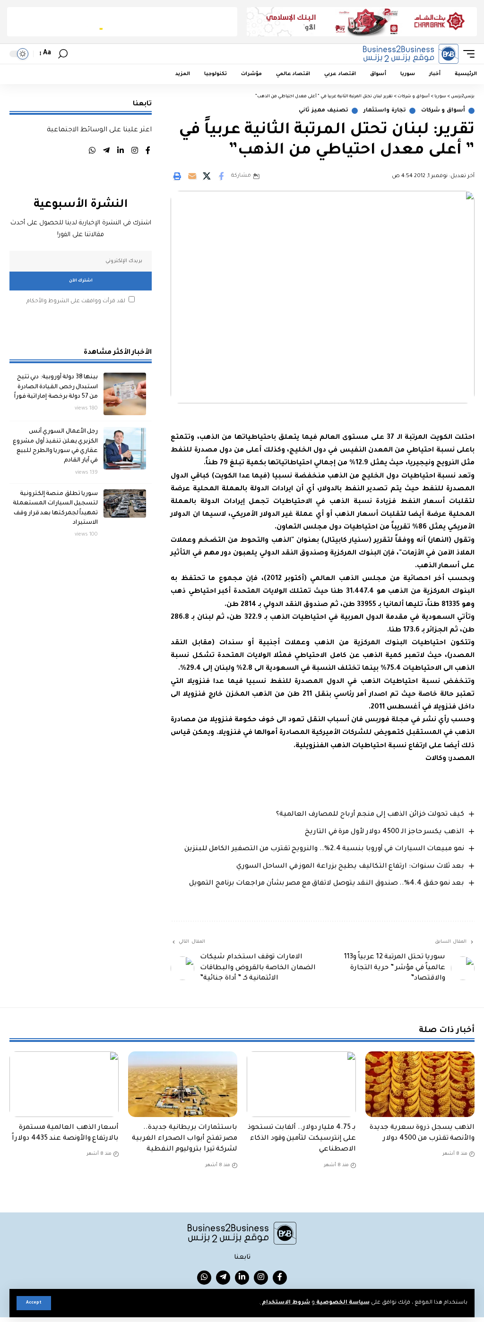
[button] (34, 1303)
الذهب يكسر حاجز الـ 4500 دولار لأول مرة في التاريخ (384, 832)
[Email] (192, 176)
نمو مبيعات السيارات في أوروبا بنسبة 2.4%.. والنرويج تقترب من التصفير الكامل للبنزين (324, 849)
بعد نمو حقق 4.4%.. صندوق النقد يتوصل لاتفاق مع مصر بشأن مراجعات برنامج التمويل (326, 883)
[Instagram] (134, 152)
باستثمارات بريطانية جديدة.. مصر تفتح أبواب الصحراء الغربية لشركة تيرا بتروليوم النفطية (184, 1138)
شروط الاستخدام (285, 1303)
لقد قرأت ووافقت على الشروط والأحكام (75, 302)
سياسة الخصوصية (342, 1303)
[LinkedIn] (120, 152)
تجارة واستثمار (384, 111)
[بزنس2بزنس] (410, 54)
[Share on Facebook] (221, 176)
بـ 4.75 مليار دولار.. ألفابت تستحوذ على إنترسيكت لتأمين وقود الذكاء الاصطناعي (302, 1138)
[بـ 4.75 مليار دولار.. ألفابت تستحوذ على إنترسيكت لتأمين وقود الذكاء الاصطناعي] (301, 1084)
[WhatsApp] (92, 152)
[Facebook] (148, 152)
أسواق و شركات (443, 111)
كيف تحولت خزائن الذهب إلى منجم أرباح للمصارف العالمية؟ (370, 815)
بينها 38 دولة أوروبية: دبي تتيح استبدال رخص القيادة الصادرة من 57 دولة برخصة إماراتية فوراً (56, 387)
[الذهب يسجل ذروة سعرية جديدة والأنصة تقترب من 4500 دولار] (420, 1084)
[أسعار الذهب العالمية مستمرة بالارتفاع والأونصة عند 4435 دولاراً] (64, 1084)
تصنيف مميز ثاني (323, 111)
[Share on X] (206, 176)
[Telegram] (106, 152)
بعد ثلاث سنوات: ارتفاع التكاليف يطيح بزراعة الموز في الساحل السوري (350, 866)
